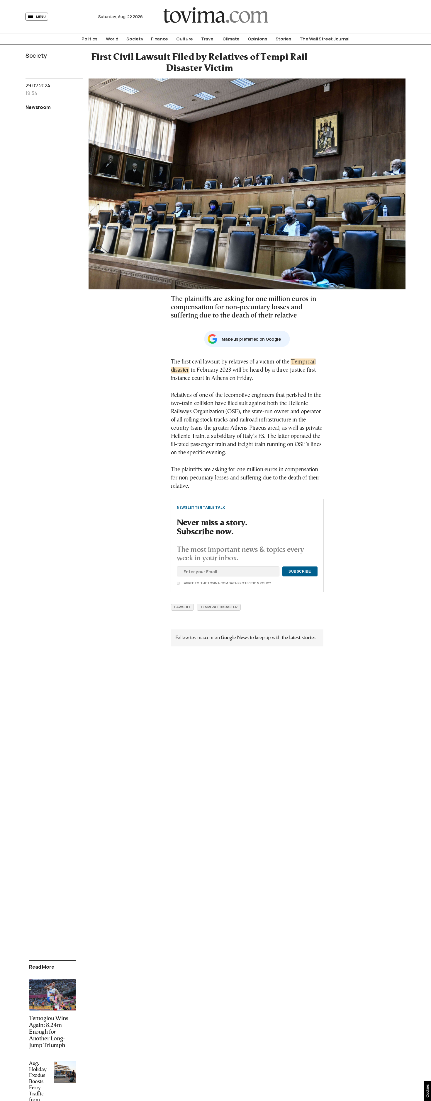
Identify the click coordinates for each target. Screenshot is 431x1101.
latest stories (302, 638)
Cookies (427, 1090)
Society (134, 39)
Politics (90, 39)
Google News (235, 638)
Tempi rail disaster (218, 607)
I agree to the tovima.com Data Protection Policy (194, 583)
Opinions (257, 39)
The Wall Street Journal (324, 39)
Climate (231, 39)
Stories (283, 39)
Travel (207, 39)
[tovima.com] (215, 16)
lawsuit (182, 607)
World (112, 39)
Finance (159, 39)
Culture (184, 39)
